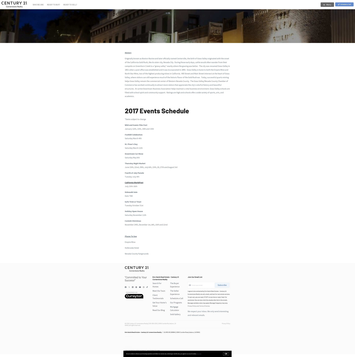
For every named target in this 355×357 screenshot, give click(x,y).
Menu (328, 4)
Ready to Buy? (53, 4)
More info (199, 354)
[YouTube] (140, 287)
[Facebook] (125, 287)
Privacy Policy (226, 323)
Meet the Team (159, 291)
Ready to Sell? (70, 4)
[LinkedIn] (132, 287)
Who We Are (38, 4)
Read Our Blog (159, 310)
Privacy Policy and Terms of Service (199, 306)
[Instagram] (143, 287)
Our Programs (176, 302)
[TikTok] (147, 287)
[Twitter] (129, 287)
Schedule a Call (176, 298)
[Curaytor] (134, 298)
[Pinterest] (136, 287)
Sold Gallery (175, 314)
